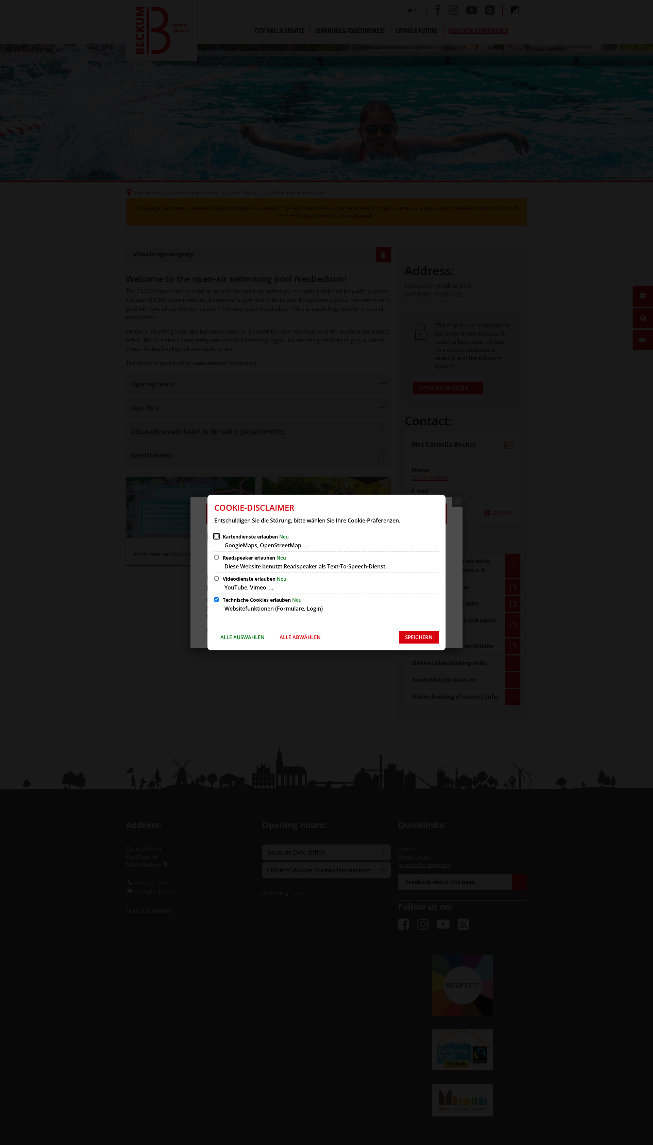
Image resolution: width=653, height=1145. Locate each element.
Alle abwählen (300, 637)
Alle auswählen (242, 637)
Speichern (419, 637)
